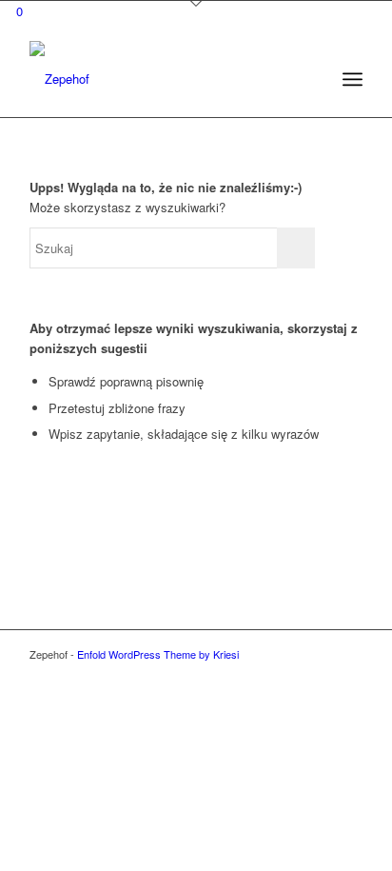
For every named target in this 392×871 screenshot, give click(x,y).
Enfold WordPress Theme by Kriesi (158, 654)
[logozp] (162, 79)
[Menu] (353, 79)
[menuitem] (353, 79)
